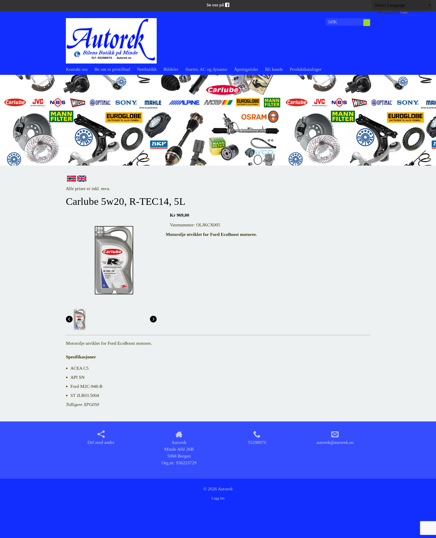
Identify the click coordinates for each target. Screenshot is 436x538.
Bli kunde (274, 69)
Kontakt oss (77, 69)
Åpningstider (246, 69)
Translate (417, 12)
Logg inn (218, 498)
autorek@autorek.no (335, 442)
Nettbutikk (147, 69)
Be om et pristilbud (112, 69)
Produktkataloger (306, 69)
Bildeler (171, 69)
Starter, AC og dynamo (206, 69)
